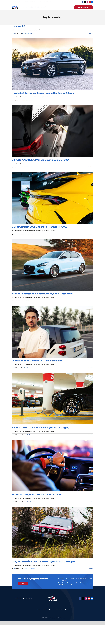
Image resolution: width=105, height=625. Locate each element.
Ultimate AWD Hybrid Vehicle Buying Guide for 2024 (40, 160)
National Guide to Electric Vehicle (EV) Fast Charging (40, 427)
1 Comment (31, 33)
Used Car (24, 100)
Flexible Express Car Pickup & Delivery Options (37, 360)
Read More (91, 33)
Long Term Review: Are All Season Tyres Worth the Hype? (43, 561)
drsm (14, 33)
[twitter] (85, 2)
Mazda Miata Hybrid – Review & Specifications (37, 494)
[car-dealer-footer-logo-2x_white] (52, 596)
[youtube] (90, 2)
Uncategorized (25, 33)
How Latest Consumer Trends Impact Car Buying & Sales (43, 93)
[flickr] (92, 2)
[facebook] (82, 2)
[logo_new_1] (15, 5)
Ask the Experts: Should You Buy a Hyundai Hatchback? (42, 293)
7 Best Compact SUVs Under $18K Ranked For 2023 (39, 226)
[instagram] (87, 2)
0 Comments (30, 100)
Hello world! (18, 26)
